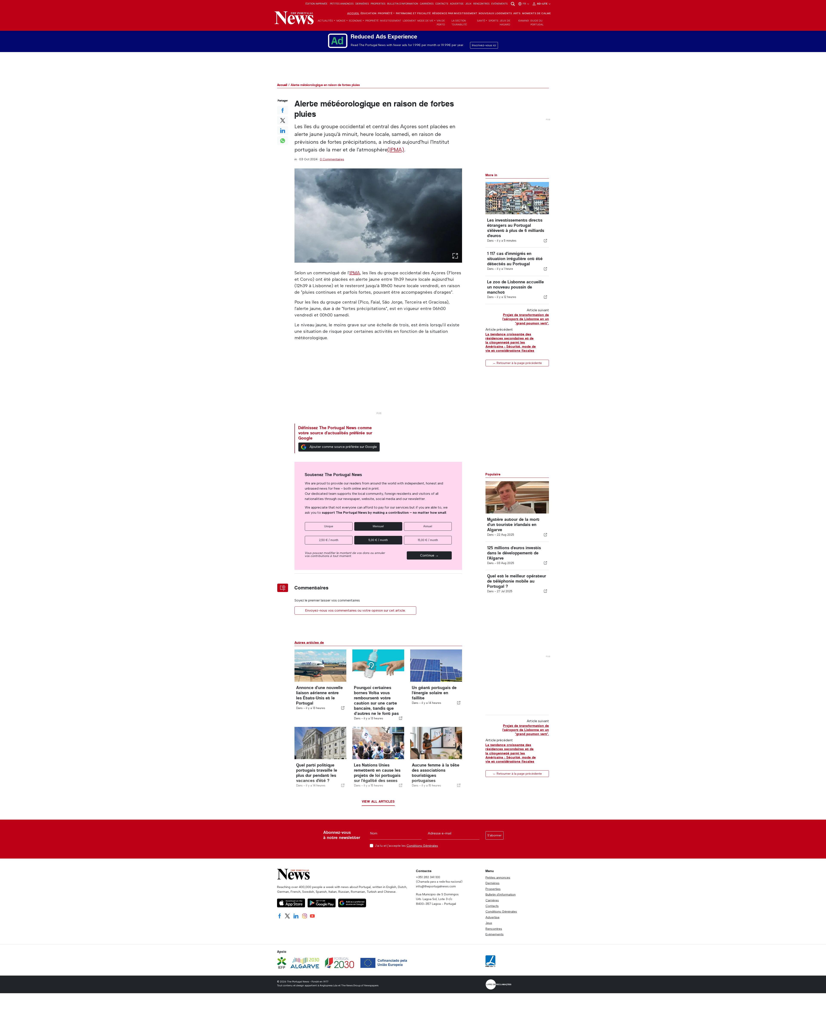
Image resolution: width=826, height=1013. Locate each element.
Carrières (427, 3)
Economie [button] (355, 20)
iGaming (523, 20)
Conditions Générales (422, 846)
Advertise (457, 3)
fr (525, 3)
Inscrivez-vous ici (484, 45)
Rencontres (481, 3)
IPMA (354, 272)
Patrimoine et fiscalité (413, 13)
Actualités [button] (325, 20)
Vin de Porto (441, 22)
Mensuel (378, 526)
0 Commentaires (332, 159)
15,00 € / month (428, 540)
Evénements (499, 3)
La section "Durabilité (459, 22)
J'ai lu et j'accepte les (406, 846)
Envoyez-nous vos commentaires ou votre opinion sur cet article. (355, 610)
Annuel (427, 526)
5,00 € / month (378, 540)
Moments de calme (536, 13)
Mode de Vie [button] (425, 20)
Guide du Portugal (537, 22)
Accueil (353, 13)
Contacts (441, 3)
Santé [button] (481, 20)
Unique (328, 526)
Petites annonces (342, 3)
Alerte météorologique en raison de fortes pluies (325, 85)
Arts (517, 13)
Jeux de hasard (505, 22)
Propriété (372, 20)
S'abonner (494, 835)
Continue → (429, 555)
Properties (378, 3)
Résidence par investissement (454, 13)
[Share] (545, 240)
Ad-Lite (542, 3)
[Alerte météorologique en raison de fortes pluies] (378, 215)
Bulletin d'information (402, 3)
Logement (409, 20)
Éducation (368, 13)
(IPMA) (395, 149)
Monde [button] (340, 20)
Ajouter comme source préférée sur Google (343, 447)
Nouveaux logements (495, 13)
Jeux (468, 3)
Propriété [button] (385, 13)
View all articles (378, 801)
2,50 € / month (328, 540)
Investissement (390, 20)
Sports (493, 20)
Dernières (362, 3)
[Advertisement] (378, 380)
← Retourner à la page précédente (517, 363)
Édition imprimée (316, 3)
